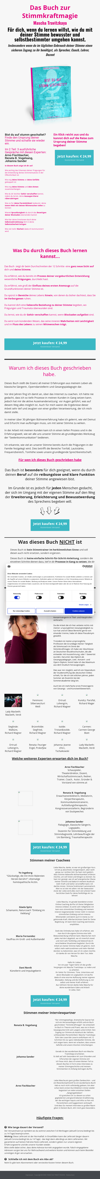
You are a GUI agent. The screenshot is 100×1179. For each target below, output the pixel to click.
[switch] (39, 597)
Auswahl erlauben (50, 611)
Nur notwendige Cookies (21, 611)
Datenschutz (70, 1175)
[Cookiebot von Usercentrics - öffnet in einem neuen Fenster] (83, 566)
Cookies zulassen (79, 611)
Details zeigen (84, 605)
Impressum (29, 1175)
